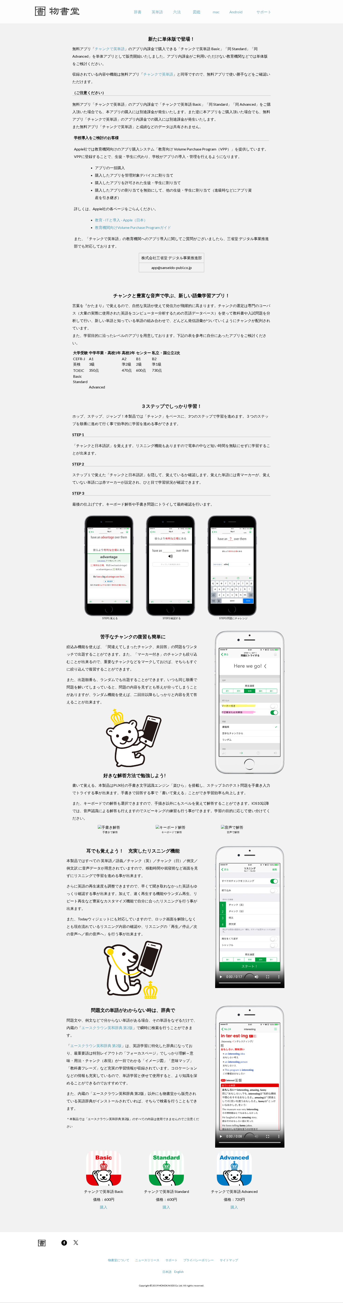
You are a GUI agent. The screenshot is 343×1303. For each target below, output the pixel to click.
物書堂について (118, 1260)
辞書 (137, 12)
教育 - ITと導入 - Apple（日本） (121, 220)
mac (216, 12)
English (179, 1272)
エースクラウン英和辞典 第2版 (107, 1027)
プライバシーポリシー (198, 1260)
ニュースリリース (147, 1260)
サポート (263, 12)
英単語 (157, 12)
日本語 (167, 1272)
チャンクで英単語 (110, 48)
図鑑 (196, 12)
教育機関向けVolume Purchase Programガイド (133, 227)
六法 (177, 12)
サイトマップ (229, 1260)
